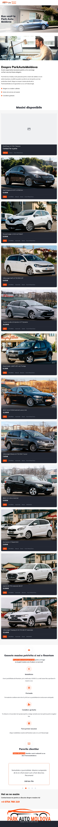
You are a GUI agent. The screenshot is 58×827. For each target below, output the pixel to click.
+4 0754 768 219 (10, 801)
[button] (22, 788)
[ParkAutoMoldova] (9, 2)
